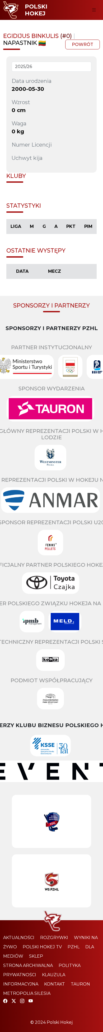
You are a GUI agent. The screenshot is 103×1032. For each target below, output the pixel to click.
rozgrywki (54, 937)
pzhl (73, 946)
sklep (36, 956)
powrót (82, 44)
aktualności (18, 937)
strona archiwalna (28, 965)
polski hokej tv (42, 946)
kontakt (54, 984)
